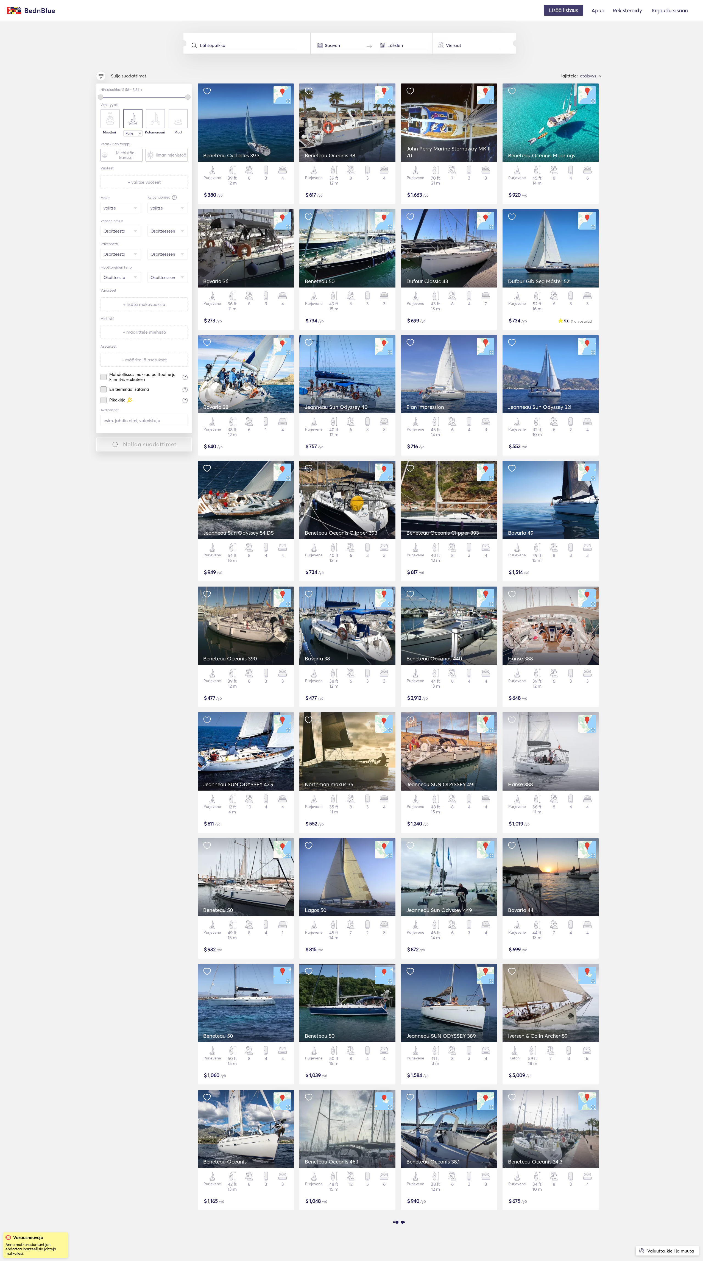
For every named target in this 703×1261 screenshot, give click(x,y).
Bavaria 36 (215, 281)
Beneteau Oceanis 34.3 (535, 1161)
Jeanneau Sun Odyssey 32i (539, 407)
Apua (598, 10)
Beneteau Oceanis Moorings (541, 155)
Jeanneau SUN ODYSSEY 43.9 (238, 784)
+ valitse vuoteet (144, 182)
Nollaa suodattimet (150, 444)
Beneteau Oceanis (225, 1161)
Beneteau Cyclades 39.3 (231, 155)
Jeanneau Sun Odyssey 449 (439, 910)
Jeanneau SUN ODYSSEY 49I (440, 784)
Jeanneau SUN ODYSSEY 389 (441, 1036)
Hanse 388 (520, 658)
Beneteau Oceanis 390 (230, 658)
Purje (129, 133)
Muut (178, 132)
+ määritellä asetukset (144, 359)
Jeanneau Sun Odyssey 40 (336, 407)
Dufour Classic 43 (427, 281)
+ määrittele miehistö (144, 332)
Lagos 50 (316, 910)
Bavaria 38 (215, 407)
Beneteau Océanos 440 (434, 658)
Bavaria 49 (521, 532)
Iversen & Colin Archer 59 (538, 1036)
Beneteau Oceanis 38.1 (433, 1161)
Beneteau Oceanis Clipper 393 (341, 532)
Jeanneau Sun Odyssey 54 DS (238, 532)
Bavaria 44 (521, 910)
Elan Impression (425, 407)
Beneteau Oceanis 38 (330, 155)
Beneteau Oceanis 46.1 (331, 1161)
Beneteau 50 (320, 281)
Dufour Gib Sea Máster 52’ (539, 281)
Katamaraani (155, 132)
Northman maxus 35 (329, 784)
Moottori (109, 132)
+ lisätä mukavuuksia (144, 304)
